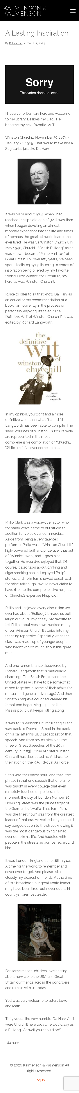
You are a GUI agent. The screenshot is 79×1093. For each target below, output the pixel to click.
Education (15, 43)
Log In (39, 1080)
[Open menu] (73, 11)
